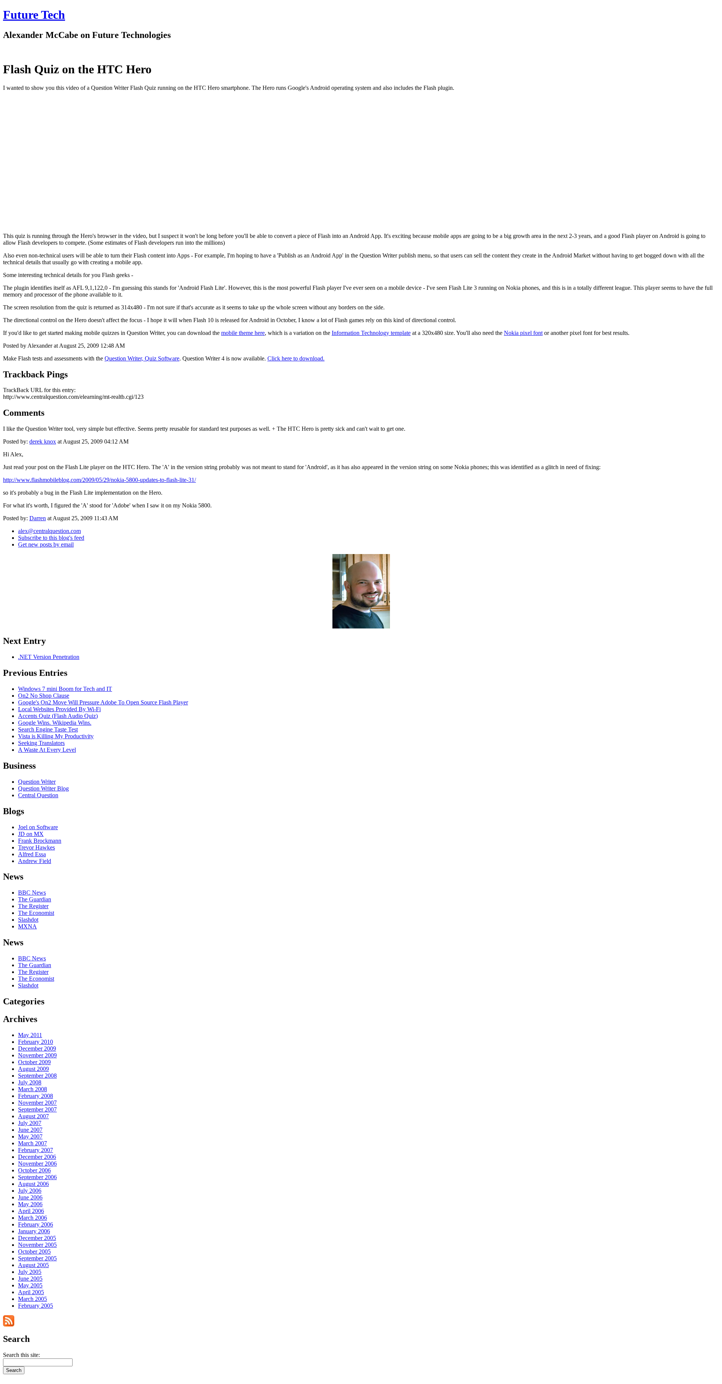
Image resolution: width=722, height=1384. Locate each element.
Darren (37, 518)
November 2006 (37, 1163)
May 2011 (30, 1035)
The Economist (36, 913)
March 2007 (32, 1143)
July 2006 (29, 1190)
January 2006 (34, 1231)
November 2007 (37, 1102)
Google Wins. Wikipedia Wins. (54, 722)
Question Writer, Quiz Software (142, 358)
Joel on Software (38, 827)
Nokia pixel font (523, 333)
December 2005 (37, 1238)
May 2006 (30, 1204)
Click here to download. (296, 358)
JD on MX (31, 834)
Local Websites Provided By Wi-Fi (59, 709)
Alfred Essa (32, 854)
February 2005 (35, 1305)
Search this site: (21, 1355)
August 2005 (33, 1265)
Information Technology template (371, 333)
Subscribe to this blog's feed (51, 538)
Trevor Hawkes (36, 847)
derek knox (42, 441)
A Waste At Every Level (47, 750)
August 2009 (33, 1069)
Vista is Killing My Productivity (56, 736)
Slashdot (28, 919)
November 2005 (37, 1245)
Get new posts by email (46, 544)
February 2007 (35, 1150)
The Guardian (34, 899)
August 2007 (33, 1116)
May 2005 (30, 1285)
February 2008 (35, 1096)
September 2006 (37, 1177)
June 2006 (30, 1197)
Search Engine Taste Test (48, 729)
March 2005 (32, 1299)
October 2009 (34, 1062)
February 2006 (35, 1224)
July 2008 (29, 1082)
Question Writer (37, 781)
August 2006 (33, 1184)
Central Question (38, 795)
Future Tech (34, 14)
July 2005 (29, 1272)
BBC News (32, 892)
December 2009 (37, 1048)
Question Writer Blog (43, 788)
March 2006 (32, 1217)
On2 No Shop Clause (43, 695)
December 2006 (37, 1157)
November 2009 (37, 1055)
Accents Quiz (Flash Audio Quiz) (58, 716)
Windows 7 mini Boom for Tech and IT (65, 689)
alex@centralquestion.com (49, 531)
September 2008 (37, 1075)
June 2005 (30, 1278)
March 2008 (32, 1089)
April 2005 (31, 1292)
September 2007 (37, 1109)
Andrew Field (34, 861)
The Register (33, 906)
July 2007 (29, 1123)
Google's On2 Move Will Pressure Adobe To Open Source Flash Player (103, 702)
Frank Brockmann (39, 840)
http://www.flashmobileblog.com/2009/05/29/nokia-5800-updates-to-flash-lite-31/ (99, 480)
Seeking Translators (41, 743)
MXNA (27, 926)
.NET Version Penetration (48, 657)
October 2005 (34, 1251)
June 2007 (30, 1130)
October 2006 (34, 1170)
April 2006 (31, 1211)
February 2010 (35, 1042)
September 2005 (37, 1258)
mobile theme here (243, 333)
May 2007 (30, 1136)
